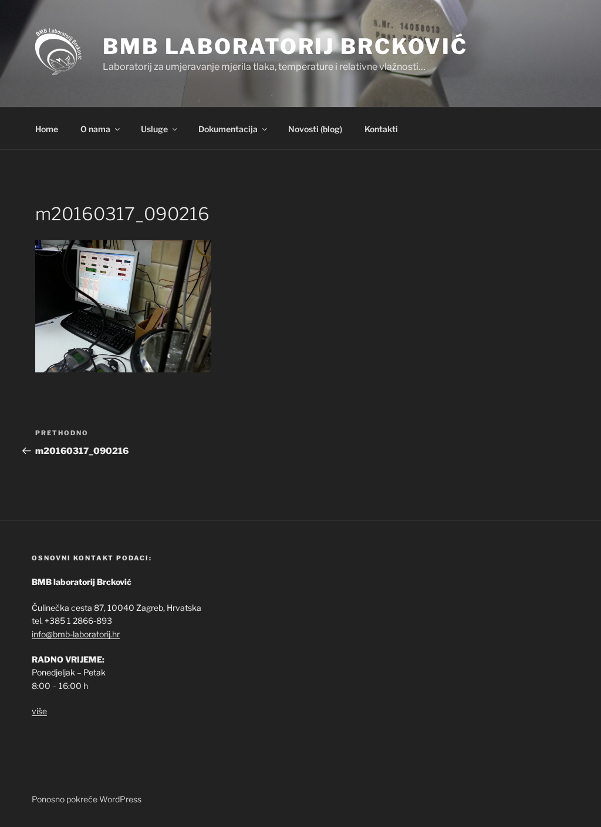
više (39, 711)
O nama (95, 129)
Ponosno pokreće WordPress (86, 799)
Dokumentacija (228, 129)
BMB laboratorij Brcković (285, 46)
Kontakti (381, 129)
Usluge (154, 129)
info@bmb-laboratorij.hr (76, 634)
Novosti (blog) (315, 129)
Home (46, 129)
